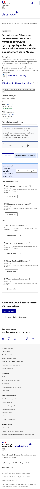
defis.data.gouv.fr (7, 413)
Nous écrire (5, 384)
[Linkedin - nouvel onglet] (3, 338)
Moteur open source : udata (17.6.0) (12, 431)
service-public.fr (7, 467)
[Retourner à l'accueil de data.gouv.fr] (10, 14)
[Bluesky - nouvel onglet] (15, 338)
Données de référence (8, 355)
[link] (11, 196)
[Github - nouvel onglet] (27, 338)
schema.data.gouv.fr (8, 368)
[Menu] (37, 3)
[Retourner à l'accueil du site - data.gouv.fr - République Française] (23, 446)
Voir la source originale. (18, 146)
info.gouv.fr (23, 463)
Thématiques (6, 351)
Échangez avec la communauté (11, 387)
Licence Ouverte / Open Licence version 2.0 (18, 90)
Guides (4, 377)
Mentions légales (17, 477)
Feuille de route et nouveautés (11, 380)
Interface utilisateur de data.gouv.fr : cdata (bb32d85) (18, 435)
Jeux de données (14, 23)
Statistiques (5, 390)
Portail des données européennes (12, 365)
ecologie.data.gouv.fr (8, 409)
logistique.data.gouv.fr (8, 419)
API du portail (6, 428)
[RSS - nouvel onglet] (33, 338)
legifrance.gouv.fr (8, 463)
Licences (4, 473)
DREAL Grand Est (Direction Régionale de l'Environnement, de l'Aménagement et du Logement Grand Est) (17, 83)
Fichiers (8, 155)
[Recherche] (32, 3)
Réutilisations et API (25, 155)
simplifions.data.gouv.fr (9, 399)
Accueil (4, 23)
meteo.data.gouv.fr (8, 402)
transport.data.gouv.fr (8, 406)
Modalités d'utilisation (14, 473)
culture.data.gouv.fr (8, 416)
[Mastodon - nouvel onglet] (9, 338)
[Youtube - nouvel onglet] (21, 338)
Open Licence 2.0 (22, 486)
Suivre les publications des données (12, 362)
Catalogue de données (9, 358)
